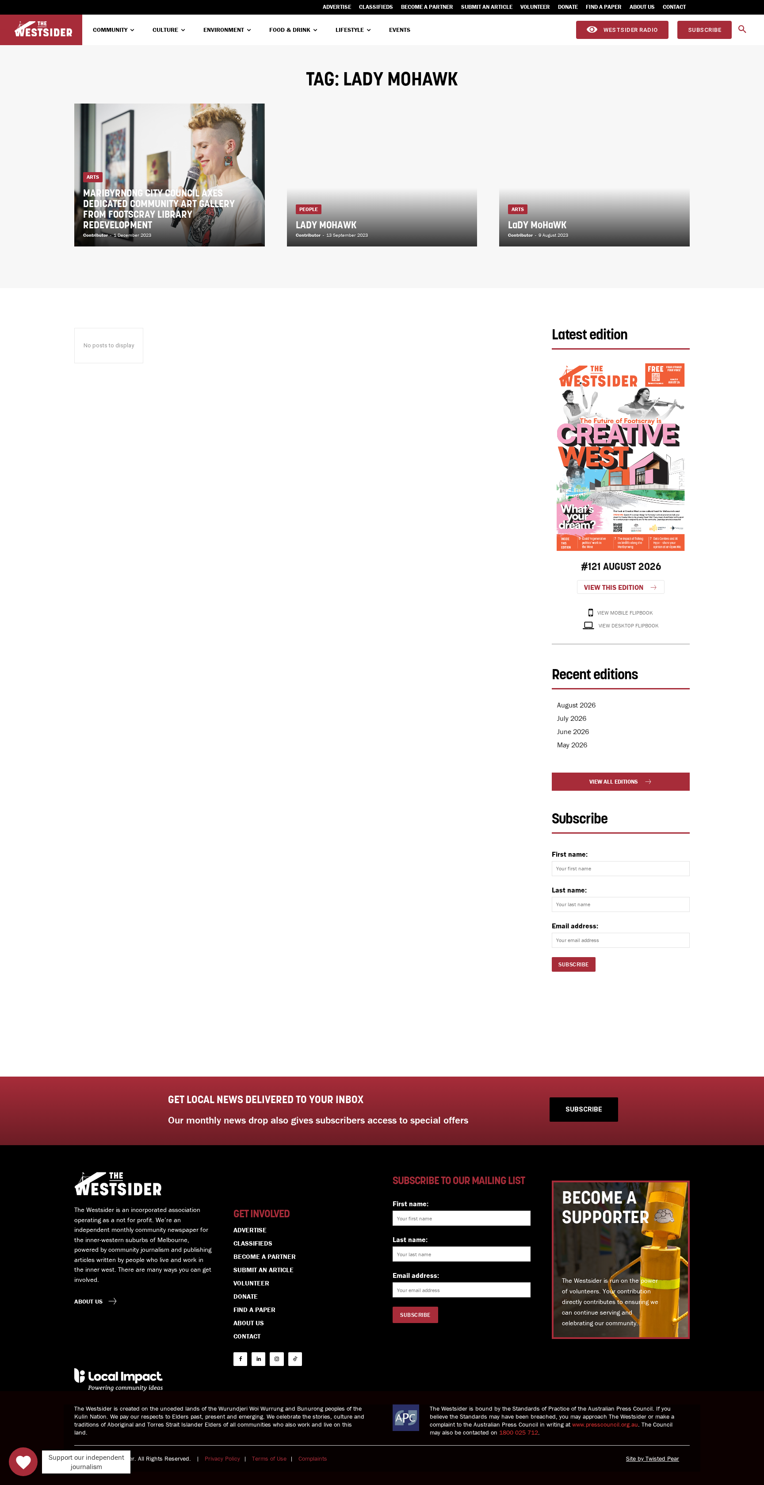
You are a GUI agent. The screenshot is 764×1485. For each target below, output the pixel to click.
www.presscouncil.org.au (605, 1424)
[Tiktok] (295, 1359)
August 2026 (576, 704)
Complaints (312, 1458)
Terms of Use (269, 1458)
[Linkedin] (258, 1359)
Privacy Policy (222, 1458)
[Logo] (43, 29)
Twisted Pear (662, 1458)
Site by (636, 1458)
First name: (570, 854)
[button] (742, 29)
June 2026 (573, 731)
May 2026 (572, 744)
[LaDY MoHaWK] (594, 175)
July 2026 (571, 718)
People (308, 209)
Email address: (575, 925)
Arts (93, 176)
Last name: (569, 889)
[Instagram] (276, 1359)
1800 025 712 (518, 1432)
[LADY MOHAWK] (382, 175)
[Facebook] (240, 1359)
